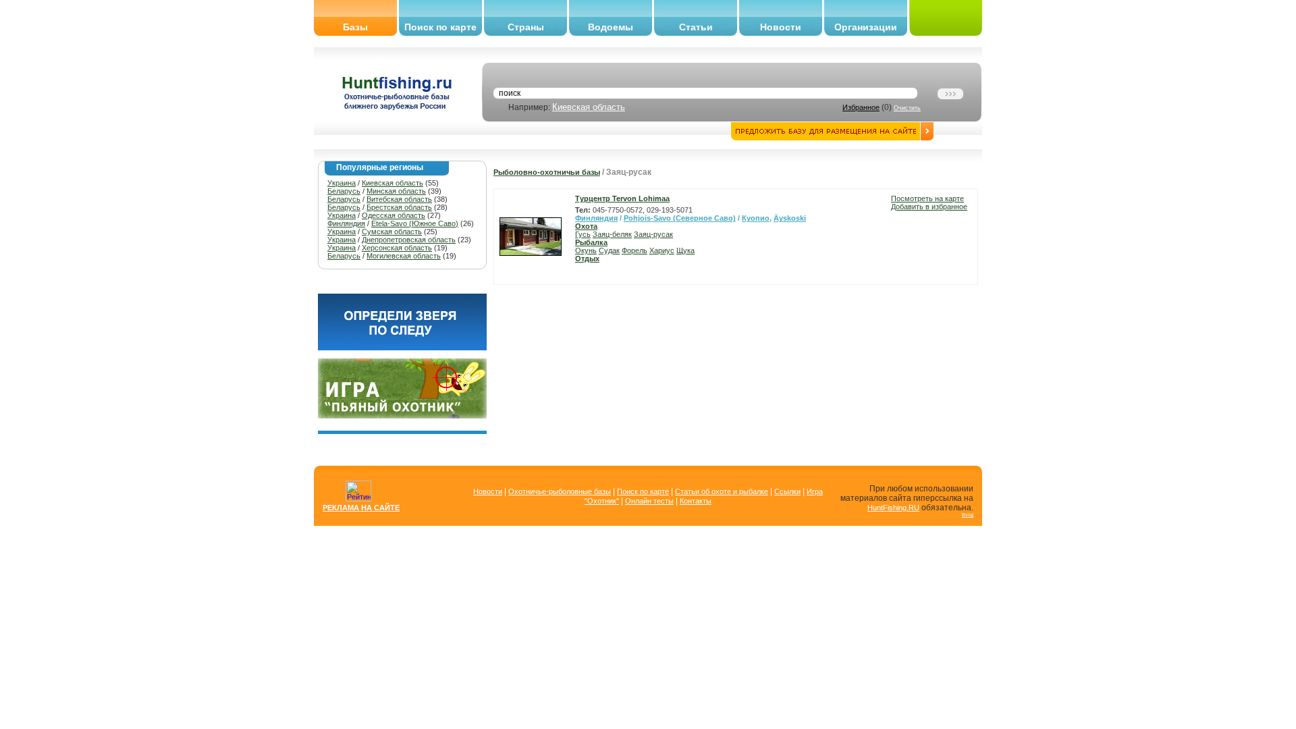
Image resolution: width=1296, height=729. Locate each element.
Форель (634, 250)
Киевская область (588, 107)
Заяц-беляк (612, 234)
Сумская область (392, 231)
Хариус (661, 250)
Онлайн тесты (649, 501)
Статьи (696, 27)
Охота (586, 226)
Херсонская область (397, 248)
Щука (685, 250)
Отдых (587, 258)
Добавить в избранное (929, 206)
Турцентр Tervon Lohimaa (622, 198)
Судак (609, 250)
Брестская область (399, 207)
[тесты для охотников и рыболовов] (402, 348)
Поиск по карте (440, 27)
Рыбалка (591, 242)
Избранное (861, 107)
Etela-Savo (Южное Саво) (414, 223)
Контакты (695, 501)
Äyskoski (790, 218)
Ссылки (787, 491)
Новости (780, 27)
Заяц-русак (653, 234)
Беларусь (343, 191)
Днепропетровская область (409, 240)
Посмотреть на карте (927, 198)
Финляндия (346, 223)
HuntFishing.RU (893, 508)
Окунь (586, 250)
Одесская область (393, 215)
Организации (865, 27)
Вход (967, 514)
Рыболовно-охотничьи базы (546, 172)
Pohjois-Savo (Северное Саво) (680, 218)
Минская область (396, 191)
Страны (526, 27)
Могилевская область (404, 256)
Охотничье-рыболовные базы (559, 491)
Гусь (583, 234)
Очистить (907, 108)
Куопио (756, 218)
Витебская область (399, 199)
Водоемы (610, 27)
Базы (355, 27)
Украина (341, 183)
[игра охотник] (402, 416)
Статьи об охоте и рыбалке (721, 491)
